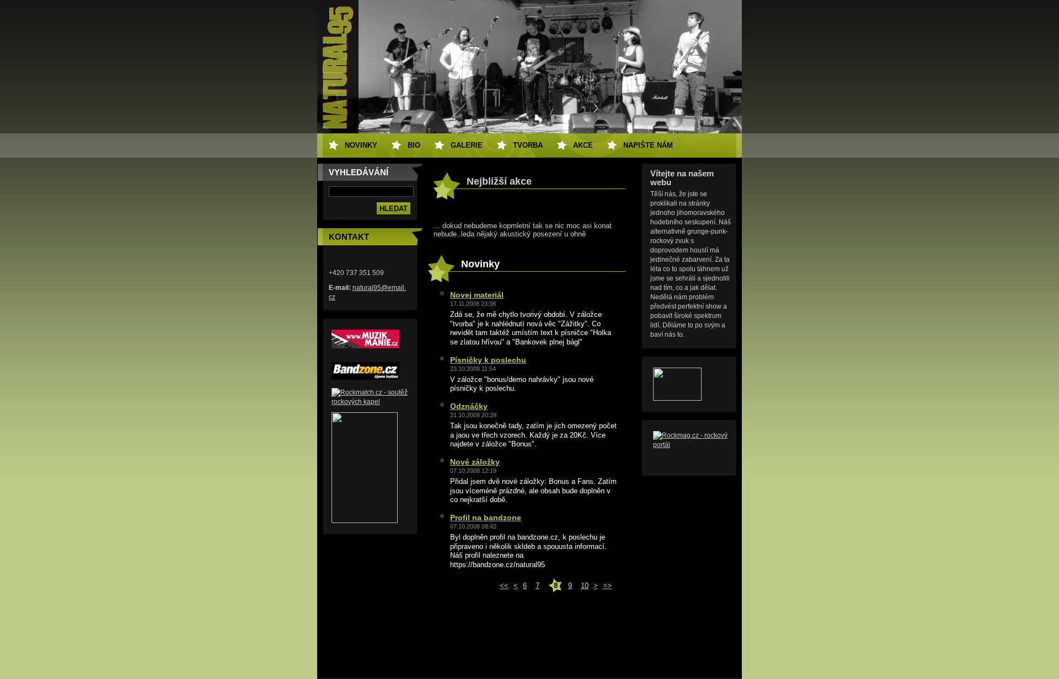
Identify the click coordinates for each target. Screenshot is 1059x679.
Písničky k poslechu (488, 359)
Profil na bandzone (485, 517)
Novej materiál (477, 294)
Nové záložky (475, 461)
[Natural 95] (364, 521)
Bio (414, 145)
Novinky (361, 145)
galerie (467, 145)
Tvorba (528, 145)
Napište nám (648, 145)
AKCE (583, 145)
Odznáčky (469, 406)
